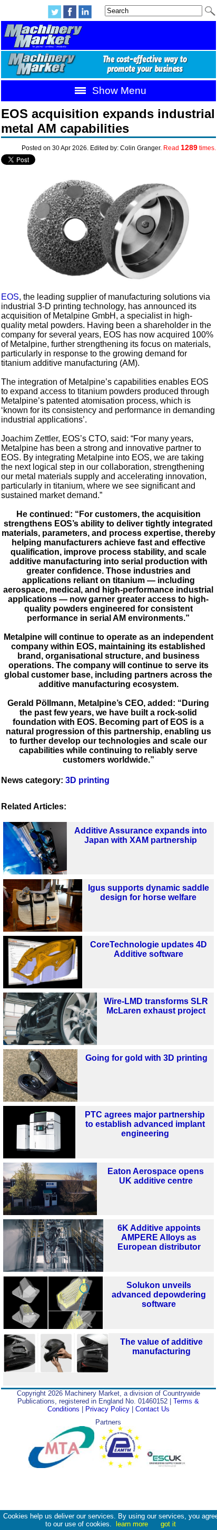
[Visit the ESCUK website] (167, 1466)
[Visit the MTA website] (63, 1466)
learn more (132, 1524)
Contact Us (152, 1409)
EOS (10, 296)
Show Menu (118, 90)
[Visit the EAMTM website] (122, 1466)
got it (168, 1524)
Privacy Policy (107, 1409)
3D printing (87, 780)
